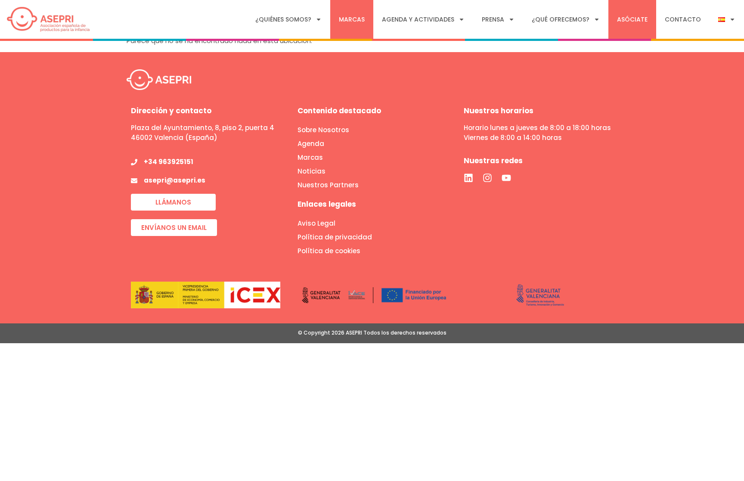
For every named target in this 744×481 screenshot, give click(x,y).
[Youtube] (506, 178)
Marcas (352, 19)
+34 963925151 (168, 161)
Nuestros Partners (328, 184)
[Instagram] (487, 178)
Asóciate (632, 19)
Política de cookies (329, 250)
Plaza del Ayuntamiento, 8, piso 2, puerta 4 (202, 127)
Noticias (312, 171)
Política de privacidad (335, 237)
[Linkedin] (468, 178)
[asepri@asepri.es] (134, 180)
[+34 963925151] (134, 162)
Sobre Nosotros (323, 129)
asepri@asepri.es (174, 180)
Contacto (683, 19)
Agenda (311, 143)
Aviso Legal (316, 223)
